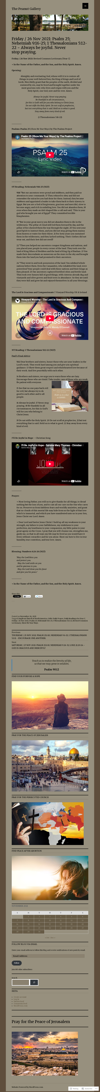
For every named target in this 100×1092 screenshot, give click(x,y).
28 (17, 932)
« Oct (47, 938)
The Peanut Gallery (26, 9)
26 (71, 928)
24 (50, 928)
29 (28, 932)
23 (39, 928)
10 (50, 920)
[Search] (34, 982)
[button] (50, 564)
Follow (16, 963)
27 (83, 928)
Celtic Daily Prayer (55, 619)
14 (17, 924)
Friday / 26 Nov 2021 (20, 621)
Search (14, 978)
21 (17, 928)
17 (50, 924)
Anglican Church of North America (33, 619)
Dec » (52, 938)
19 (71, 924)
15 (28, 924)
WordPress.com (20, 1006)
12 (71, 920)
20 (83, 924)
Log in (16, 999)
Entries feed (19, 1001)
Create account (20, 997)
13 (82, 920)
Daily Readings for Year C (74, 619)
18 (61, 924)
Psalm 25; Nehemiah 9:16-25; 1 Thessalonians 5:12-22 (50, 621)
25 (61, 928)
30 (39, 932)
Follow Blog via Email (24, 944)
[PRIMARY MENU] (85, 6)
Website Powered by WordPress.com (27, 1087)
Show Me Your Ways (30, 623)
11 (60, 920)
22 (28, 928)
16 (39, 924)
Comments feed (20, 1004)
